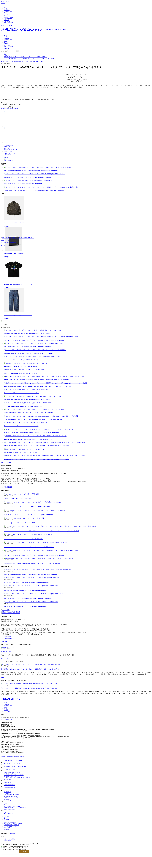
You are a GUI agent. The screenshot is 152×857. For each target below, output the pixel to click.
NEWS (5, 7)
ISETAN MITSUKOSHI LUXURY (13, 826)
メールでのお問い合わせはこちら (10, 108)
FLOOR (6, 43)
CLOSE (3, 3)
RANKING (7, 15)
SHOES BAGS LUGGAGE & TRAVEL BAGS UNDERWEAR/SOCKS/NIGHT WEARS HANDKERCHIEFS (15, 806)
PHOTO (6, 14)
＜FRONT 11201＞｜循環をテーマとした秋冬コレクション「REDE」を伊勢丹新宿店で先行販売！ (26, 582)
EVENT (6, 8)
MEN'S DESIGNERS (9, 785)
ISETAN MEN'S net (11, 699)
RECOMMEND (8, 11)
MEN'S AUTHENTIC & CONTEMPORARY (16, 766)
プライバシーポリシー (10, 839)
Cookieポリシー (8, 840)
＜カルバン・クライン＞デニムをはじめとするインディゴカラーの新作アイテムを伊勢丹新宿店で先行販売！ (29, 547)
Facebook (6, 816)
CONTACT (7, 21)
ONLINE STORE (8, 22)
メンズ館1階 (7, 154)
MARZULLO (7, 146)
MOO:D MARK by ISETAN (11, 825)
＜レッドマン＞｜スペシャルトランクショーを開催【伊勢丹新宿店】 (20, 523)
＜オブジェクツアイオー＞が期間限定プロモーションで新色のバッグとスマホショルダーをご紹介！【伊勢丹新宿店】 (31, 170)
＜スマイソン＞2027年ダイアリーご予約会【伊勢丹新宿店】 (18, 498)
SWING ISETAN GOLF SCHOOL (13, 760)
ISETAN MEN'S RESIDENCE (12, 763)
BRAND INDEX (8, 17)
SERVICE (6, 20)
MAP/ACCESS (8, 486)
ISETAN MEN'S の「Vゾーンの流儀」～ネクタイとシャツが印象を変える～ (22, 61)
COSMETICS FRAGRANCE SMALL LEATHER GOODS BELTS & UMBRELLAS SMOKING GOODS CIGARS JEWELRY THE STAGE (12, 796)
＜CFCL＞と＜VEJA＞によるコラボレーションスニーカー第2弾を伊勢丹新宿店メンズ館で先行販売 (27, 506)
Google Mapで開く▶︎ (6, 719)
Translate (12, 833)
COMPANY (7, 829)
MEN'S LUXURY (8, 782)
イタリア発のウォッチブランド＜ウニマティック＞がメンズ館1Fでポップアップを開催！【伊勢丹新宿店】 (28, 515)
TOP (5, 5)
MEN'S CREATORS (9, 769)
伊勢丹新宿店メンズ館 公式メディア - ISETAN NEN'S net (33, 29)
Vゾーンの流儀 (8, 151)
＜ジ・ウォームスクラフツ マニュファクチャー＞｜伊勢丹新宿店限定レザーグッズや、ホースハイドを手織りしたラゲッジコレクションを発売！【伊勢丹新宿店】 (41, 531)
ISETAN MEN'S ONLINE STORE (13, 823)
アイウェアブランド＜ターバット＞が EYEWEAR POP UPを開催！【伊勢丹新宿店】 (23, 183)
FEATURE (7, 10)
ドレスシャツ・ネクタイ (11, 153)
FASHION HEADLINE (10, 822)
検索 (17, 51)
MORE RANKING (6, 462)
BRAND (6, 42)
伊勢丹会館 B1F (8, 813)
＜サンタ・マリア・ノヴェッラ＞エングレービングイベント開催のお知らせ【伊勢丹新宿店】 (25, 606)
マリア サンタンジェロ (10, 149)
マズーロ (6, 148)
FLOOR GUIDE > (8, 487)
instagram (6, 819)
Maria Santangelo (8, 145)
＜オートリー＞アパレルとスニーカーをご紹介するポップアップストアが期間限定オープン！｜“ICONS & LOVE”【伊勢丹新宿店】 (34, 190)
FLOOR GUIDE (8, 18)
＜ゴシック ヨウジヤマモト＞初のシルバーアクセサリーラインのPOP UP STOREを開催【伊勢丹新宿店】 (28, 177)
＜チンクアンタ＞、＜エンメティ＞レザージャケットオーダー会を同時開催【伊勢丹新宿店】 (25, 590)
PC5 (5, 812)
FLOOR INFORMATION (17, 756)
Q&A (5, 12)
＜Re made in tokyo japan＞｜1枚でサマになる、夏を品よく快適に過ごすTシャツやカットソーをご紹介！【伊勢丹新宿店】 (32, 563)
